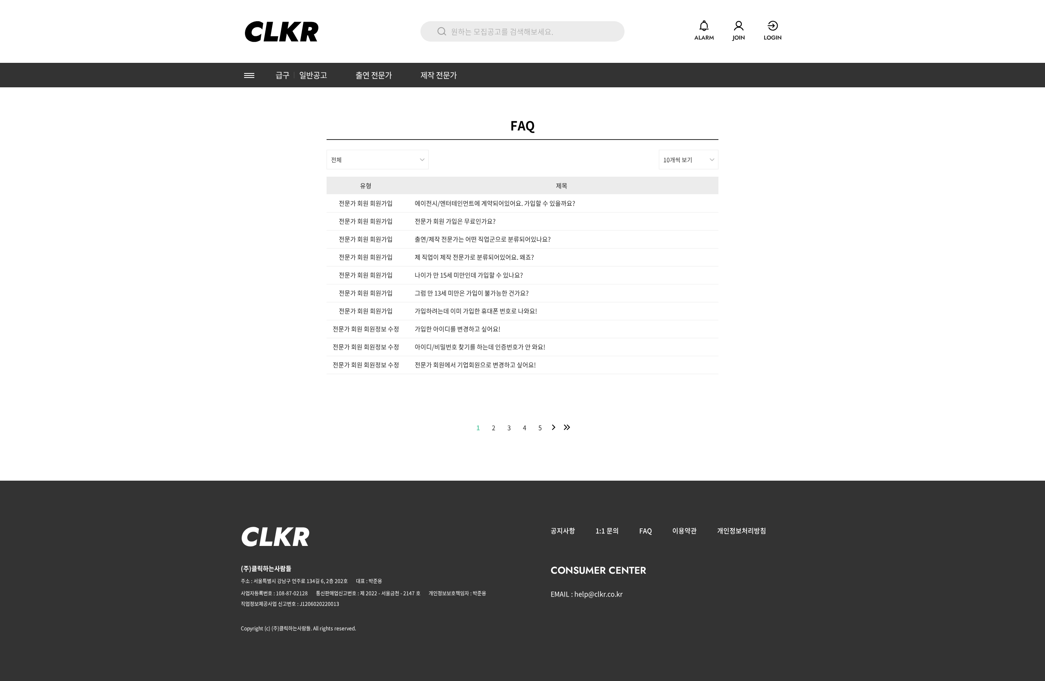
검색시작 (442, 31)
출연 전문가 (374, 75)
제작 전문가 (438, 75)
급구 (282, 75)
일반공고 (313, 75)
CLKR (281, 31)
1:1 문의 (607, 530)
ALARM (704, 37)
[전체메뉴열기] (249, 75)
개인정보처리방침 (741, 530)
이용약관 (684, 530)
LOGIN (773, 37)
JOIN (739, 37)
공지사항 (563, 530)
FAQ (645, 530)
